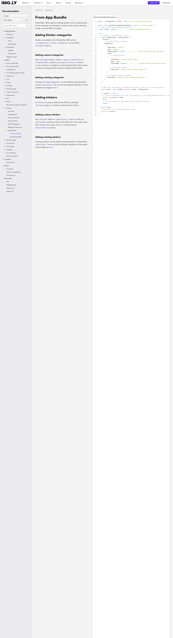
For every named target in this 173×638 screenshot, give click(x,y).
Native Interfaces (12, 156)
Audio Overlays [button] (11, 89)
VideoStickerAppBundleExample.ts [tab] (104, 17)
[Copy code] (165, 23)
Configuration (10, 70)
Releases (9, 188)
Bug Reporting (11, 185)
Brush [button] (8, 102)
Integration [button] (10, 38)
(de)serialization (42, 127)
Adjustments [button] (10, 95)
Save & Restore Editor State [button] (15, 73)
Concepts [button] (8, 159)
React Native (12, 44)
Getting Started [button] (10, 31)
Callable (10, 50)
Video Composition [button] (12, 92)
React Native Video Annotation (16, 105)
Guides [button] (7, 60)
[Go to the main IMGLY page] (9, 2)
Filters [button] (8, 82)
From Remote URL (15, 137)
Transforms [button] (10, 76)
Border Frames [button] (11, 140)
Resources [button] (8, 178)
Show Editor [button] (10, 47)
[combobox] (16, 16)
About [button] (7, 166)
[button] (62, 61)
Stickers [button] (9, 108)
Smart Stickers (13, 121)
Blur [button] (7, 98)
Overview (9, 34)
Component (12, 54)
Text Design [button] (10, 146)
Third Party (10, 175)
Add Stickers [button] (12, 130)
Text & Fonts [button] (10, 143)
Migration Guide (11, 57)
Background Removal (15, 127)
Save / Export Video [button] (12, 66)
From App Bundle (15, 134)
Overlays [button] (9, 86)
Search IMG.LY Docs (16, 26)
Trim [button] (7, 79)
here (56, 87)
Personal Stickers (13, 118)
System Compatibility (13, 172)
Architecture (10, 162)
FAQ (7, 182)
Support (9, 191)
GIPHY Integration (14, 124)
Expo (9, 41)
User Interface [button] (11, 153)
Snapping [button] (9, 150)
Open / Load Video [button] (12, 63)
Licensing (9, 169)
